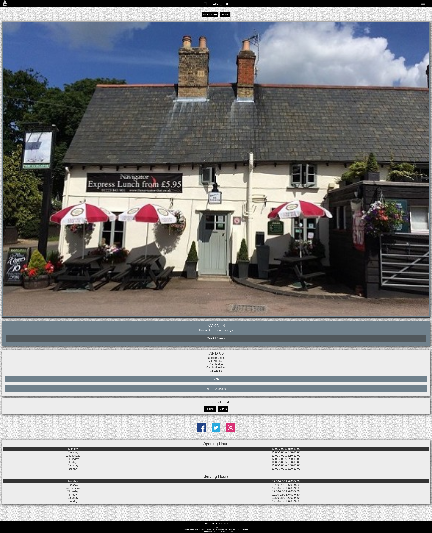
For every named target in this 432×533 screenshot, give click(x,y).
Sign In (223, 408)
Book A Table (210, 14)
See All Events (216, 338)
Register (209, 408)
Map (216, 379)
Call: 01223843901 (216, 389)
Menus (225, 14)
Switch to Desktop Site (216, 523)
